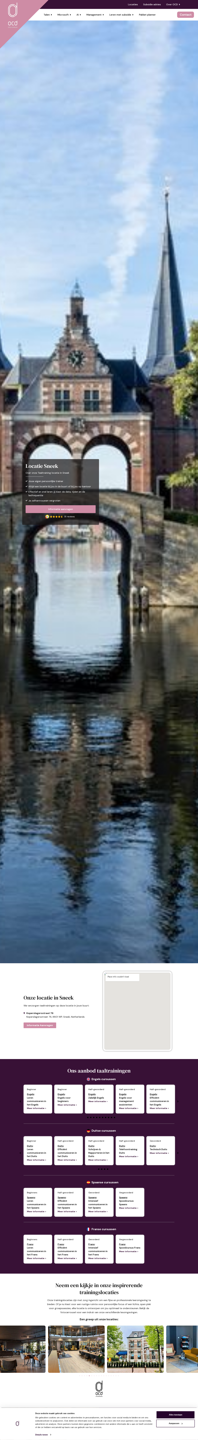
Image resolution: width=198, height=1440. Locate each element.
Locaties (133, 4)
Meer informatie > (36, 1108)
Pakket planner (147, 14)
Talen (47, 14)
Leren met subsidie (120, 14)
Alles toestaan (175, 1415)
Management (94, 14)
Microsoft (63, 14)
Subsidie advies (152, 4)
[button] (79, 1375)
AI (78, 14)
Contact (186, 15)
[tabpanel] (37, 1099)
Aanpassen (174, 1423)
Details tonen (41, 1435)
